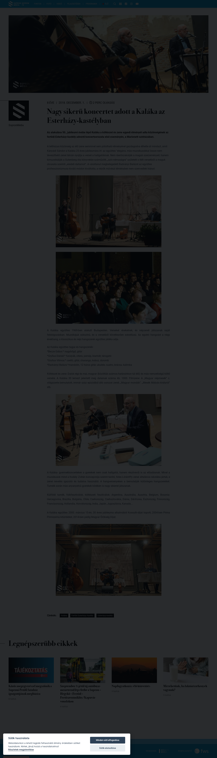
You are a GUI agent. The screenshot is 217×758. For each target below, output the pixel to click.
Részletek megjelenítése (21, 749)
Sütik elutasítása (107, 748)
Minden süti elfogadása (107, 740)
